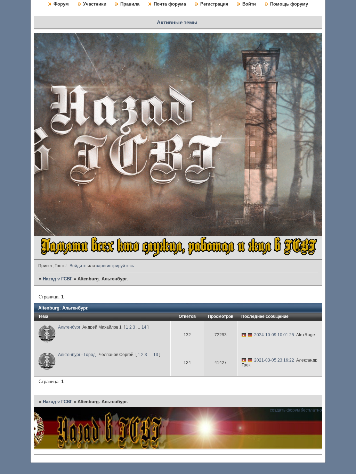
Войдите (78, 265)
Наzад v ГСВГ (57, 278)
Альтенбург (69, 327)
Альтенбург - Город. (77, 354)
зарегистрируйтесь (115, 265)
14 (143, 327)
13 (155, 354)
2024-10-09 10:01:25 (274, 334)
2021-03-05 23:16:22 (274, 360)
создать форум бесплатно (296, 410)
